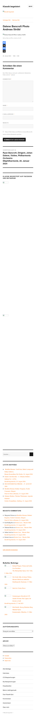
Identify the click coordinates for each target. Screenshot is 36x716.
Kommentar (7, 79)
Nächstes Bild (15, 20)
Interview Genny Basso (19, 588)
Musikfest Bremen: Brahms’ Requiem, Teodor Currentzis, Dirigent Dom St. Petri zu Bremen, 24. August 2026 (18, 517)
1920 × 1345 (16, 56)
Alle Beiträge (7, 669)
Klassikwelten (7, 686)
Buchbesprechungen (9, 682)
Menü (30, 6)
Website (6, 123)
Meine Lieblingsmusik (9, 690)
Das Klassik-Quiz (8, 694)
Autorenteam (7, 703)
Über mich (6, 707)
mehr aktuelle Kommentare (10, 550)
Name (5, 105)
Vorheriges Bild (6, 20)
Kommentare (7, 699)
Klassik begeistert (11, 6)
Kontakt (7, 656)
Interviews (6, 673)
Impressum (8, 660)
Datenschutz (8, 658)
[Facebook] (18, 42)
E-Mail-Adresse (9, 114)
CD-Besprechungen (9, 677)
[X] (18, 45)
